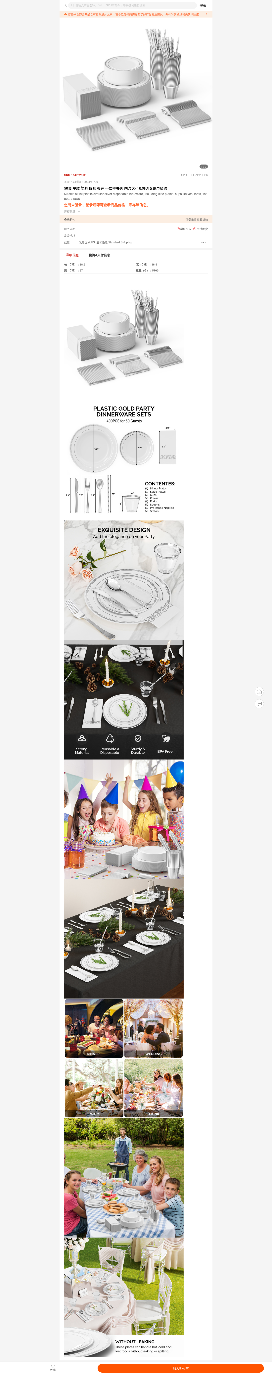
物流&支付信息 (99, 255)
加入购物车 (181, 1368)
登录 (203, 5)
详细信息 (72, 255)
